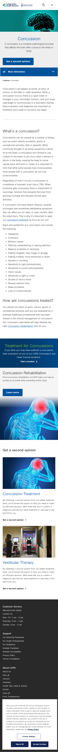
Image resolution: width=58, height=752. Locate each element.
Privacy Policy (9, 655)
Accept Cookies (39, 744)
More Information (16, 72)
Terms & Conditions (11, 659)
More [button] (53, 70)
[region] (29, 724)
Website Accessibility (12, 652)
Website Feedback (11, 648)
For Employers (9, 644)
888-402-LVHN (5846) (12, 610)
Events (5, 689)
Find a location (28, 361)
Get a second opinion (18, 61)
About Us (7, 671)
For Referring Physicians (13, 637)
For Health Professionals (13, 641)
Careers (6, 679)
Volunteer (7, 682)
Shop (6, 693)
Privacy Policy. (33, 729)
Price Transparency (11, 697)
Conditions (6, 80)
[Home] (17, 4)
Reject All (19, 744)
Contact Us (7, 614)
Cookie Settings (28, 736)
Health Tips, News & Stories (15, 686)
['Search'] (43, 5)
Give (6, 675)
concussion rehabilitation (20, 326)
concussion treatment (17, 220)
